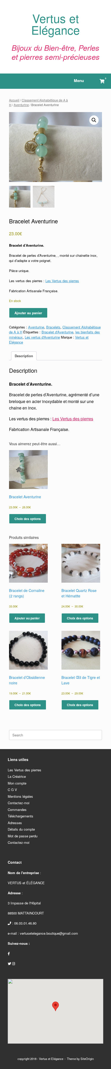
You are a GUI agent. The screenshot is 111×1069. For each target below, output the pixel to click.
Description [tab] (24, 355)
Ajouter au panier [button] (27, 618)
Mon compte (17, 783)
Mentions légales (20, 796)
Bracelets (53, 327)
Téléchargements (20, 816)
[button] (94, 120)
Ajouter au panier (28, 312)
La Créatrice (17, 776)
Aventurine (21, 104)
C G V (12, 789)
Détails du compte (21, 829)
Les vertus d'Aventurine (42, 337)
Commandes (17, 809)
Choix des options (27, 518)
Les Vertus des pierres (62, 280)
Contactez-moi (18, 802)
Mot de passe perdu (22, 835)
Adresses (15, 822)
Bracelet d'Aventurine (57, 332)
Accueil (14, 100)
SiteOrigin (87, 1059)
